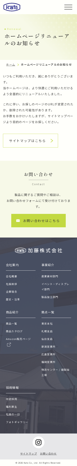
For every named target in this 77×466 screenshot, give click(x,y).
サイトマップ (28, 453)
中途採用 (11, 399)
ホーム (10, 64)
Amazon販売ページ (18, 339)
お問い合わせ (48, 453)
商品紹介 (12, 312)
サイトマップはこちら (27, 140)
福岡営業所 (48, 362)
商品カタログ (14, 331)
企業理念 (11, 291)
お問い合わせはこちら (41, 220)
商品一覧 (11, 323)
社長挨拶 (11, 284)
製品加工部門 (49, 297)
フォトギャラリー (17, 422)
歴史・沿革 (13, 299)
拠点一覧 (47, 312)
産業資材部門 (49, 276)
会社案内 (12, 265)
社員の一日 (13, 414)
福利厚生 (11, 406)
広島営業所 (48, 354)
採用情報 (12, 387)
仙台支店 (47, 339)
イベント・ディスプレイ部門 (55, 286)
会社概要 (11, 276)
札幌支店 (47, 331)
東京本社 (47, 323)
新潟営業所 (48, 346)
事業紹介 (47, 265)
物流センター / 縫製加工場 (55, 372)
